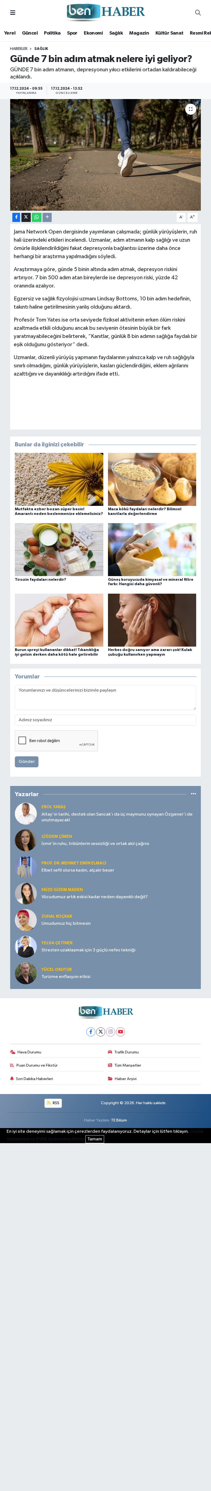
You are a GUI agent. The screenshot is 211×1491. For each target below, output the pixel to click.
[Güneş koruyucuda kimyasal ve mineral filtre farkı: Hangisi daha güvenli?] (152, 549)
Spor (72, 33)
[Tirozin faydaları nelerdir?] (59, 549)
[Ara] (198, 13)
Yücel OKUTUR (56, 970)
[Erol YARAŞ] (26, 813)
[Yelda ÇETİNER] (26, 946)
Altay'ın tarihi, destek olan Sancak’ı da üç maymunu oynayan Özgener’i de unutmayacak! (117, 817)
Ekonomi (93, 33)
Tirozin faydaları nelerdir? (40, 580)
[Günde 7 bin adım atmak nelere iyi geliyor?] (105, 155)
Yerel (9, 33)
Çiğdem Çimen (56, 837)
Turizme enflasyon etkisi (65, 976)
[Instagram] (110, 1031)
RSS (55, 1103)
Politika (52, 33)
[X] (100, 1031)
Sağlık (116, 33)
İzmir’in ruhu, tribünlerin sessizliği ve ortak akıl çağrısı (95, 843)
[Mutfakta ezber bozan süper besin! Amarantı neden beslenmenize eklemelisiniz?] (59, 479)
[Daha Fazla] (47, 217)
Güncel (30, 33)
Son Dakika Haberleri (34, 1079)
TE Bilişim (119, 1120)
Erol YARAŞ (53, 807)
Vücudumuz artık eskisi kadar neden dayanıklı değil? (94, 897)
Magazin (139, 33)
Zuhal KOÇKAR (56, 916)
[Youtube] (120, 1031)
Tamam (94, 1139)
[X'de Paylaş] (26, 217)
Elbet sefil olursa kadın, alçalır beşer (77, 870)
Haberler (18, 49)
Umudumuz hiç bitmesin (66, 923)
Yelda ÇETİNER (57, 943)
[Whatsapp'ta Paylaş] (36, 217)
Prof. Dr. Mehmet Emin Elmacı (73, 863)
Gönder (27, 761)
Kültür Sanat (170, 33)
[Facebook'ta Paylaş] (16, 217)
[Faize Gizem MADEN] (26, 893)
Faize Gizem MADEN (62, 890)
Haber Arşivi (126, 1079)
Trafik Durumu (126, 1052)
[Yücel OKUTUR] (26, 973)
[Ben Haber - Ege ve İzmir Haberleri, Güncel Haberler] (105, 13)
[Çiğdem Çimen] (26, 840)
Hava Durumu (29, 1052)
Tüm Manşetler (127, 1065)
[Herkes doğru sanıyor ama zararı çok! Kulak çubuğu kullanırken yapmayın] (152, 620)
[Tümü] (193, 794)
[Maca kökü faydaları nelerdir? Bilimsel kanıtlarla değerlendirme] (152, 479)
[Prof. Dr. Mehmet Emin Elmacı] (26, 866)
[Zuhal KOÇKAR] (26, 920)
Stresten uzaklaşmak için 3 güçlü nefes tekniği (88, 950)
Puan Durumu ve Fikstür (37, 1065)
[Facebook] (90, 1031)
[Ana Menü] (12, 13)
